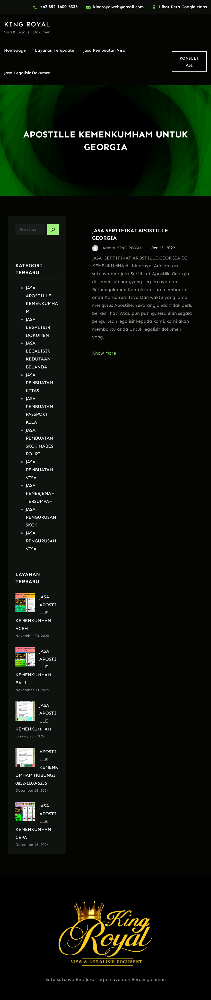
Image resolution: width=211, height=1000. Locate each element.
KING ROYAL (27, 24)
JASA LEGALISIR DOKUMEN (38, 327)
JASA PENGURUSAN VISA (41, 541)
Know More (104, 353)
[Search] (53, 229)
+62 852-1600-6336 (59, 6)
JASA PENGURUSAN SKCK (41, 517)
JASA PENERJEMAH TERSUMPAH (40, 493)
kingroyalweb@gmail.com (118, 6)
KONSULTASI (189, 62)
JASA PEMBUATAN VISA (39, 469)
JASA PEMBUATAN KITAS (39, 383)
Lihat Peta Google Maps (183, 6)
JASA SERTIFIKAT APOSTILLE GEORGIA (130, 234)
